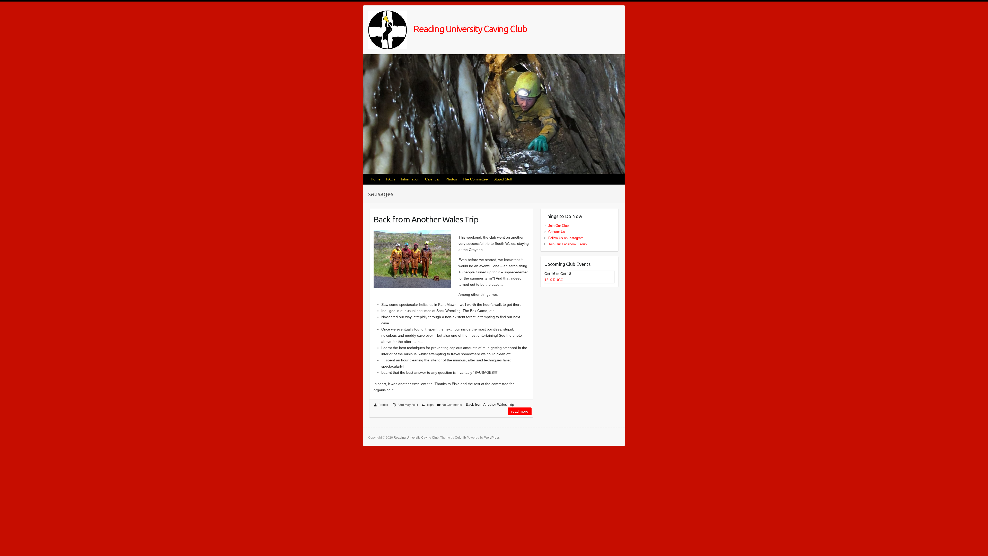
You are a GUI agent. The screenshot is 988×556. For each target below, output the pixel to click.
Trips (430, 405)
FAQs (390, 179)
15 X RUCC (553, 280)
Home (376, 179)
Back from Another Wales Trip (426, 219)
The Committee (475, 179)
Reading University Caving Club (469, 28)
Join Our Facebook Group (567, 244)
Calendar (432, 179)
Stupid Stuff (502, 179)
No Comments (452, 405)
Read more (519, 411)
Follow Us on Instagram (566, 238)
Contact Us (556, 232)
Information (410, 179)
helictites (426, 304)
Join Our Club (558, 226)
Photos (451, 179)
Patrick (383, 405)
